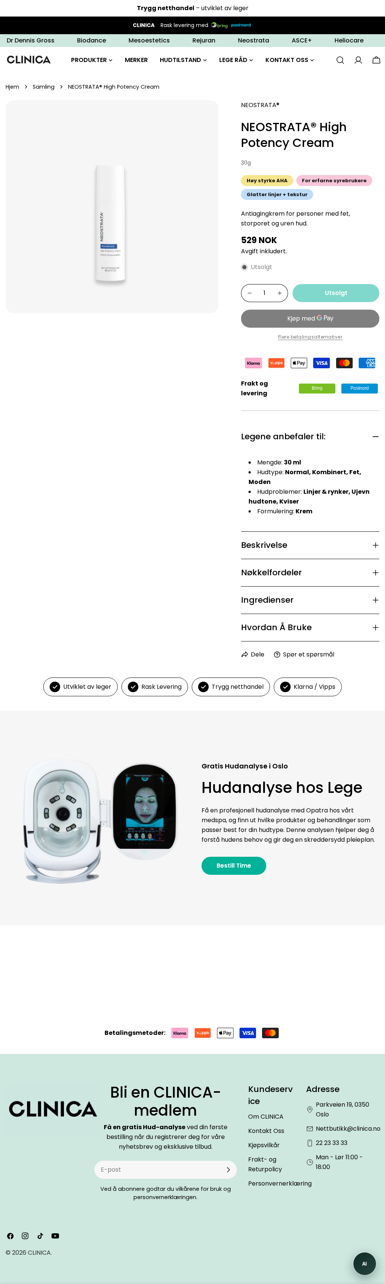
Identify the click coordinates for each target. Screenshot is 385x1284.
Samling (44, 87)
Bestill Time (234, 865)
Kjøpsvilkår (264, 1145)
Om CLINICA (265, 1116)
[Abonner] (228, 1170)
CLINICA (39, 1252)
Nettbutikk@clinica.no (348, 1128)
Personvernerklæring (280, 1183)
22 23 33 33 (331, 1143)
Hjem (12, 87)
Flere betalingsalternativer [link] (310, 337)
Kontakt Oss (266, 1131)
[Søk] (340, 60)
